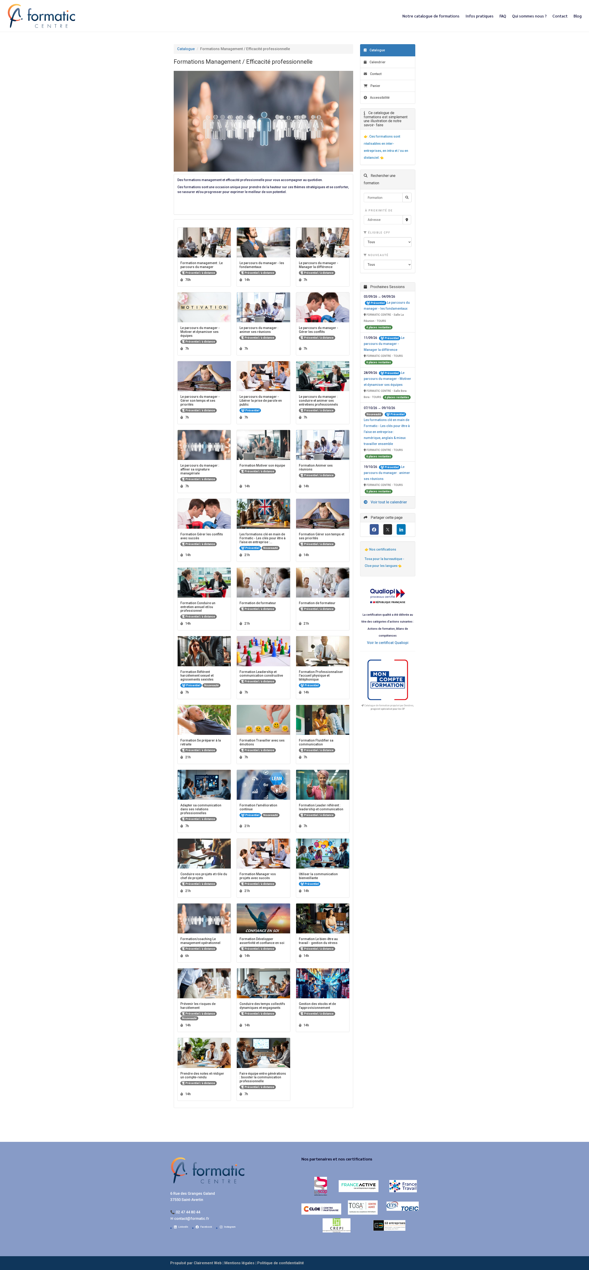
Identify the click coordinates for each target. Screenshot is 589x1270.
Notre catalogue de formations (430, 16)
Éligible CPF (378, 232)
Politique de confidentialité (280, 1263)
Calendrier (377, 62)
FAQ (502, 16)
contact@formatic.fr (191, 1218)
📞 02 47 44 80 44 (185, 1212)
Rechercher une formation (380, 179)
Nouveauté (378, 255)
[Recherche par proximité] (407, 219)
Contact (560, 16)
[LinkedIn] (401, 529)
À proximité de (378, 210)
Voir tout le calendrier (388, 502)
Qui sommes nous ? (529, 16)
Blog (578, 16)
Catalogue (186, 49)
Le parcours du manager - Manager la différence (384, 344)
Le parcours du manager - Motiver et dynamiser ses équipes (387, 379)
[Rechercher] (407, 197)
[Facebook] (374, 529)
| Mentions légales (238, 1263)
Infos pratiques (479, 16)
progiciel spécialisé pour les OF (388, 709)
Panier (375, 86)
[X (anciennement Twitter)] (387, 529)
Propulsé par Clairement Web (196, 1263)
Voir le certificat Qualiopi (387, 643)
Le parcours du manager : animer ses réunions (387, 473)
